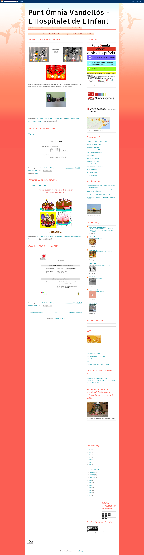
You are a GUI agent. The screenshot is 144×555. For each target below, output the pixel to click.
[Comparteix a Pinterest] (56, 121)
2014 (90, 483)
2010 (90, 493)
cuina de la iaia (93, 237)
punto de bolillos (94, 290)
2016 (90, 464)
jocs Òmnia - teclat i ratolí (94, 144)
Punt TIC (43, 34)
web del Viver (90, 359)
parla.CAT (89, 361)
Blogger (81, 551)
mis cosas (92, 277)
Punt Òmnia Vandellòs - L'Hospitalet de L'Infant (68, 16)
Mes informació (76, 28)
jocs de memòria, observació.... (96, 167)
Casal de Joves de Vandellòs (97, 227)
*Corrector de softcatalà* (101, 380)
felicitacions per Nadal (93, 161)
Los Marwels (92, 263)
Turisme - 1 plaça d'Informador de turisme (98, 194)
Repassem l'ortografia (93, 147)
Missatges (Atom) (60, 318)
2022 (90, 452)
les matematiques (92, 169)
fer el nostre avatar (92, 172)
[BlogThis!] (50, 121)
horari (36, 173)
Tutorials (43, 28)
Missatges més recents (36, 312)
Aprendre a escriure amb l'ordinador (97, 141)
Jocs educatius (64, 28)
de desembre (94, 467)
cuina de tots (93, 250)
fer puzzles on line (92, 175)
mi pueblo (99, 278)
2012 (90, 488)
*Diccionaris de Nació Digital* (95, 378)
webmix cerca (53, 28)
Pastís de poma (100, 238)
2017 (90, 462)
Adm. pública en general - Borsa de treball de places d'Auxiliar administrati (99, 190)
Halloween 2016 (95, 469)
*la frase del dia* (94, 382)
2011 (90, 490)
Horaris (32, 134)
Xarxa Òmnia (33, 34)
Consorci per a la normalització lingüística (98, 364)
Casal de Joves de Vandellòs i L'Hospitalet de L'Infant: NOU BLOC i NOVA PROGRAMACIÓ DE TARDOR (101, 230)
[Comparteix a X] (52, 121)
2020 (90, 457)
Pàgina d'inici (33, 28)
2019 (90, 460)
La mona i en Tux (37, 185)
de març (92, 474)
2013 (90, 485)
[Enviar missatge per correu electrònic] (44, 121)
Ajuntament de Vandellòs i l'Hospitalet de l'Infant (79, 34)
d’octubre (93, 472)
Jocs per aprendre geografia (94, 152)
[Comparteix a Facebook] (54, 121)
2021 (90, 455)
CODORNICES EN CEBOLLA (104, 252)
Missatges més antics (75, 312)
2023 (90, 450)
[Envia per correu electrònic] (48, 121)
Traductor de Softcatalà (93, 353)
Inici (56, 312)
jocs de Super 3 (91, 164)
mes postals (90, 155)
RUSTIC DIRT (93, 303)
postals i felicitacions (93, 158)
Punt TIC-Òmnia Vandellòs (56, 34)
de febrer (93, 477)
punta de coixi (100, 291)
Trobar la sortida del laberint (94, 150)
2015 (90, 480)
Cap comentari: (37, 121)
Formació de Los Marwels (103, 265)
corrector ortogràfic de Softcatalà (96, 356)
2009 (90, 495)
